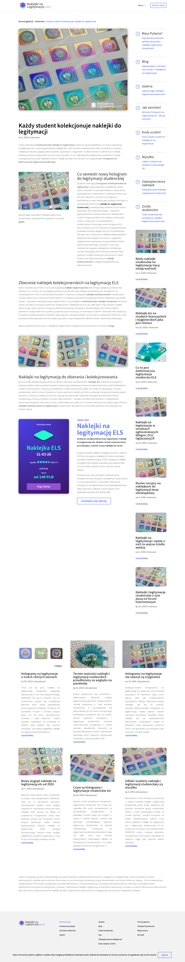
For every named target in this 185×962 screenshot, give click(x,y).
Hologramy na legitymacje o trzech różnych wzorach (39, 675)
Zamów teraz (65, 922)
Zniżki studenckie (105, 930)
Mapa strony (142, 930)
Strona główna (26, 21)
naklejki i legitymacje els (76, 287)
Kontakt (140, 935)
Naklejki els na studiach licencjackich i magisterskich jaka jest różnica (151, 318)
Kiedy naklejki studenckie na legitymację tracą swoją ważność (148, 263)
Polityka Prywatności (145, 926)
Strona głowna (143, 922)
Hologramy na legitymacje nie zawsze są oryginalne (143, 675)
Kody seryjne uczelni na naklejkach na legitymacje (153, 140)
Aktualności (40, 681)
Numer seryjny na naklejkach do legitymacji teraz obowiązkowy (148, 488)
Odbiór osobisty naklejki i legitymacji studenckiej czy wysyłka (144, 784)
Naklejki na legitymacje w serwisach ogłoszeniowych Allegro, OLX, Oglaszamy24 (147, 430)
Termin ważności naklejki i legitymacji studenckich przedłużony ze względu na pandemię (92, 678)
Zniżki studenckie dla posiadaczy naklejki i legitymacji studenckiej (153, 218)
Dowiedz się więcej (67, 926)
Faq (99, 935)
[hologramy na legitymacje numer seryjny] (44, 191)
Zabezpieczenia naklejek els (110, 939)
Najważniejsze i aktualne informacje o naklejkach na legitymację (154, 69)
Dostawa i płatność (67, 930)
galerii (21, 222)
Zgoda (164, 955)
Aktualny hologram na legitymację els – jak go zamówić (153, 115)
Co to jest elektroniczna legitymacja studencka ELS (146, 372)
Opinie (62, 935)
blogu (111, 326)
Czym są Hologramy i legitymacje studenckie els (92, 789)
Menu (140, 5)
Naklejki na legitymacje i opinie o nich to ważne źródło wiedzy (150, 543)
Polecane (39, 21)
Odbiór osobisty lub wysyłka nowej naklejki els (153, 165)
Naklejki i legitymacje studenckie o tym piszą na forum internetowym (150, 597)
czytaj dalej (141, 279)
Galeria (101, 922)
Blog (100, 926)
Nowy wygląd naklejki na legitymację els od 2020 (38, 782)
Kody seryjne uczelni (106, 944)
